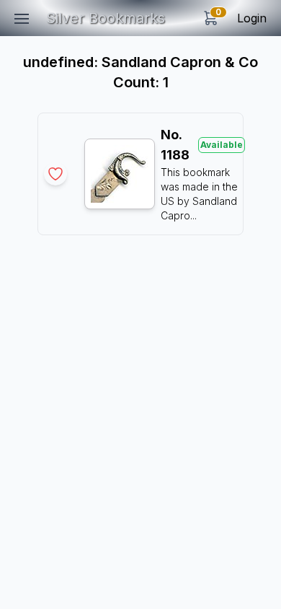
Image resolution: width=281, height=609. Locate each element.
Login (252, 18)
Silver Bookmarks (105, 18)
